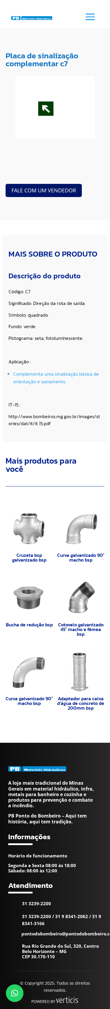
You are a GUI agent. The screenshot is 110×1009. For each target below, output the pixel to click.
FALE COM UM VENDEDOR (43, 190)
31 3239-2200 (36, 903)
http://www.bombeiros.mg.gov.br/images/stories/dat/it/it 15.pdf (54, 420)
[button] (14, 993)
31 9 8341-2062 (71, 916)
